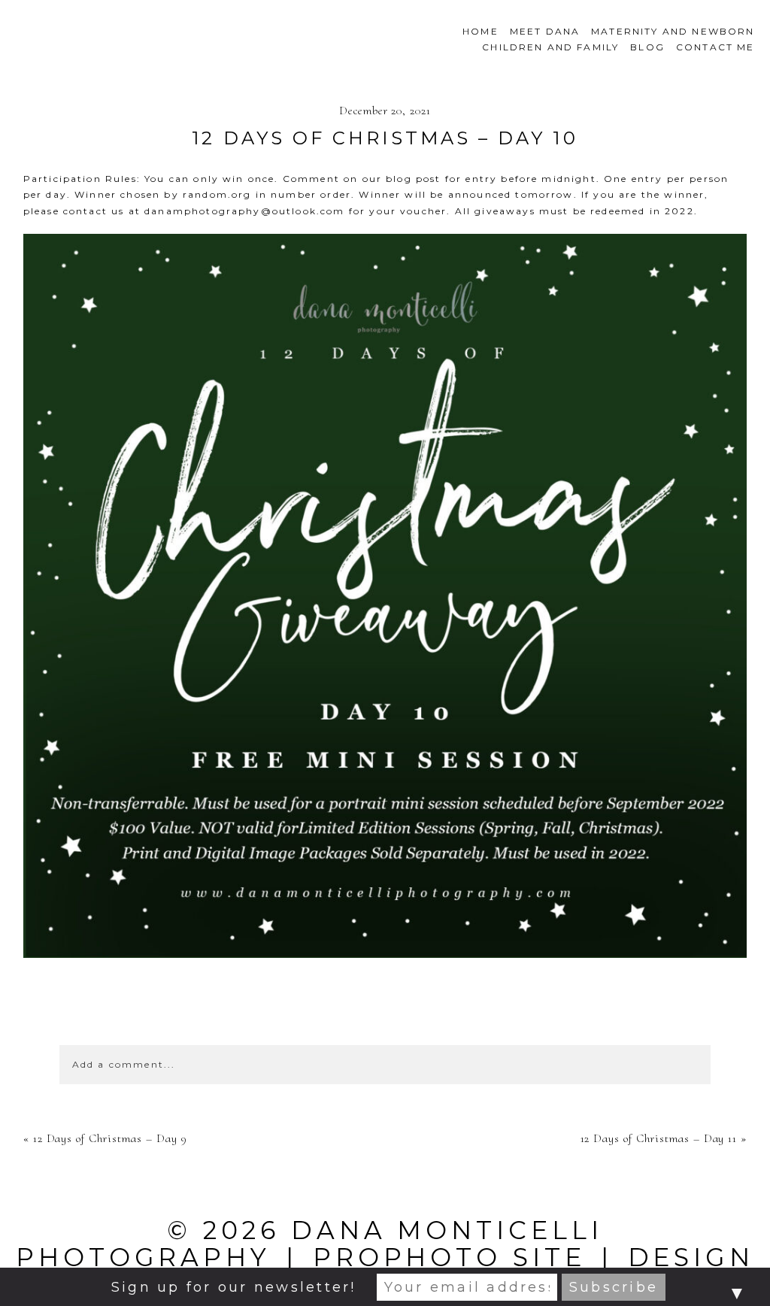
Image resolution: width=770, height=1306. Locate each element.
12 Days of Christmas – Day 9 (110, 1138)
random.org (217, 194)
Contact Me (715, 47)
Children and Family (550, 47)
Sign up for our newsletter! (233, 1287)
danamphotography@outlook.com (244, 211)
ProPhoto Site (449, 1257)
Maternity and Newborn (672, 31)
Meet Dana (545, 31)
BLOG (647, 47)
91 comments (384, 1014)
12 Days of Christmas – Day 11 (659, 1138)
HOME (480, 31)
